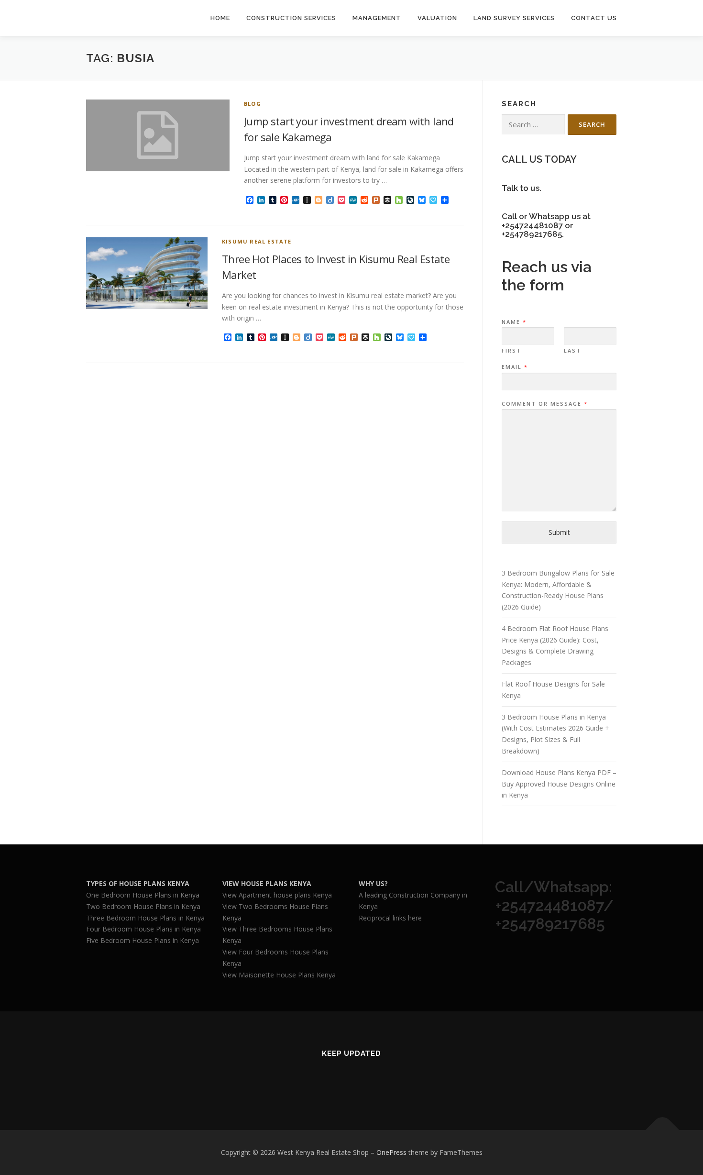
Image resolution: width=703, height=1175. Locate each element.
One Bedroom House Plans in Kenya (142, 894)
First (511, 350)
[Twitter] (316, 1079)
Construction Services (291, 18)
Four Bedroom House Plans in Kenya (143, 928)
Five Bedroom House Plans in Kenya (142, 940)
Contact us (594, 18)
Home (220, 18)
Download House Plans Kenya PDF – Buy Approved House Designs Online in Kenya (559, 784)
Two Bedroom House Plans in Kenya (143, 906)
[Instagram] (386, 1079)
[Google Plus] (363, 1079)
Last (572, 350)
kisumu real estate (257, 241)
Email (514, 367)
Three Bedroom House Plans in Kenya (145, 917)
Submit (559, 532)
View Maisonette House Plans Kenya (279, 974)
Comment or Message (544, 403)
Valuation (437, 18)
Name (514, 322)
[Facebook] (339, 1079)
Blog (252, 103)
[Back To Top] (663, 1130)
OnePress (391, 1152)
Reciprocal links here (390, 917)
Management (376, 18)
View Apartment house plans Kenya (277, 894)
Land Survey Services (514, 18)
